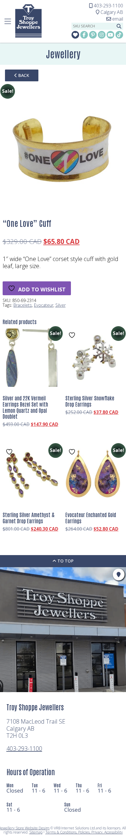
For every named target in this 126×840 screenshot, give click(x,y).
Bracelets (22, 305)
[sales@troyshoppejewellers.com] (114, 19)
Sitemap (35, 832)
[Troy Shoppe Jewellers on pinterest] (93, 35)
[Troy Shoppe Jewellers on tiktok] (119, 35)
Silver (60, 305)
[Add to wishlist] (10, 335)
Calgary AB (109, 12)
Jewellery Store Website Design (25, 828)
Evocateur (43, 305)
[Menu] (7, 21)
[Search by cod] (119, 26)
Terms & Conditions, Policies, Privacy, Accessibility (84, 832)
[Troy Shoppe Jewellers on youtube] (110, 35)
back (23, 75)
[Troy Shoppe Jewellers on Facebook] (84, 35)
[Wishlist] (75, 35)
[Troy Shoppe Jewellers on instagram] (101, 35)
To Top (65, 561)
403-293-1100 (24, 748)
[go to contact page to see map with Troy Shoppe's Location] (119, 574)
